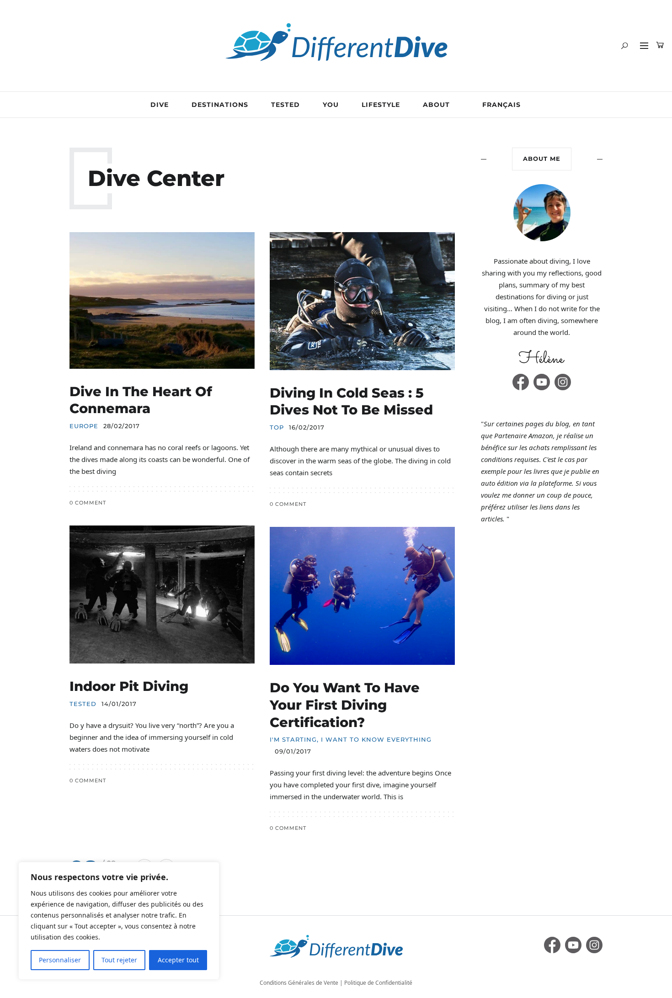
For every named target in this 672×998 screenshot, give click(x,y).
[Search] (624, 46)
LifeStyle (381, 105)
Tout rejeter (119, 960)
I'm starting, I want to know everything (351, 739)
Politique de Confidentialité (378, 983)
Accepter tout (178, 960)
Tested (285, 105)
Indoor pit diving (128, 686)
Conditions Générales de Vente (299, 983)
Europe (83, 426)
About (436, 105)
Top (277, 427)
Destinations (220, 105)
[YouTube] (541, 382)
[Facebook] (520, 382)
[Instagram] (563, 382)
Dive (159, 105)
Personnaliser (60, 960)
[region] (118, 921)
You (331, 105)
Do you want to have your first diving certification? (345, 704)
